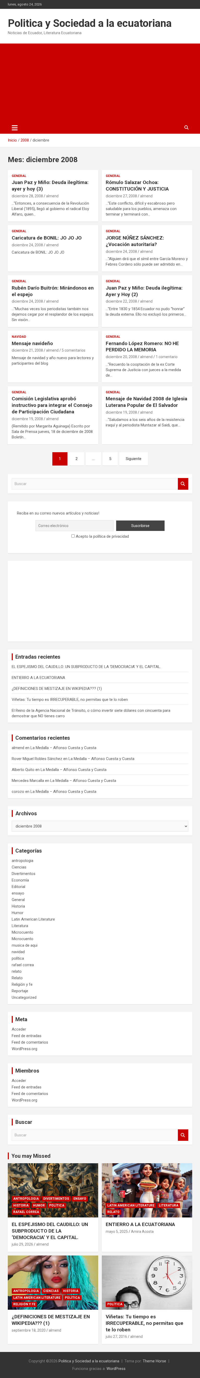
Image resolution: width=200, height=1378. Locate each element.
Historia (18, 906)
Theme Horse (154, 1361)
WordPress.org (24, 1048)
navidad (19, 337)
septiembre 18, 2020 (29, 1330)
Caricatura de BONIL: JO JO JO (47, 238)
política (18, 958)
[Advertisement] (100, 82)
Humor (17, 912)
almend (52, 196)
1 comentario (167, 357)
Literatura (20, 925)
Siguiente (133, 458)
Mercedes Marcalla (28, 780)
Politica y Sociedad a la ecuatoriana (90, 23)
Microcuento (22, 932)
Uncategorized (24, 997)
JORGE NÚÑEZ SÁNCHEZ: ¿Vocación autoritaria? (135, 241)
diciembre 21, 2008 (27, 350)
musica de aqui (25, 945)
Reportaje (20, 991)
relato (17, 971)
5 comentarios (73, 350)
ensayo (18, 893)
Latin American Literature (33, 919)
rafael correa (23, 965)
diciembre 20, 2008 (121, 357)
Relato (17, 978)
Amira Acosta (142, 1231)
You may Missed (31, 1156)
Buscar (183, 484)
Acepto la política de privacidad (102, 536)
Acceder (19, 1029)
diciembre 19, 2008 (27, 419)
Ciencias (19, 867)
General (19, 176)
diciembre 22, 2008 (121, 301)
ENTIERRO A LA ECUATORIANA (38, 677)
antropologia (22, 860)
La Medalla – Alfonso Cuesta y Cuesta (63, 747)
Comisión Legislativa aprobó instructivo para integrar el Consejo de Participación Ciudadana (52, 405)
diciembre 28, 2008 (27, 196)
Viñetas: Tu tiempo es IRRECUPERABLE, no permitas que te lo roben (70, 699)
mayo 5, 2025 (117, 1231)
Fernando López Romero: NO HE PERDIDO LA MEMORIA (142, 346)
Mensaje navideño (32, 343)
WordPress (116, 1368)
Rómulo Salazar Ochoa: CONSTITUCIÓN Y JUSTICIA (137, 185)
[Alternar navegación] (15, 128)
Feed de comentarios (30, 1042)
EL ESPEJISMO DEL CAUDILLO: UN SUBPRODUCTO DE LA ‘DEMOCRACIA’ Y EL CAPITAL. (86, 666)
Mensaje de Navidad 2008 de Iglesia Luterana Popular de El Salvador (146, 402)
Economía (20, 880)
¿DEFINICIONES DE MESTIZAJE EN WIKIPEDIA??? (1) (57, 688)
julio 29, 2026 (22, 1244)
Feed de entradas (26, 1035)
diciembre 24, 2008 (27, 245)
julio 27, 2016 (116, 1336)
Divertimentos (23, 873)
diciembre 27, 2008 (121, 196)
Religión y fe (22, 984)
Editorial (18, 886)
